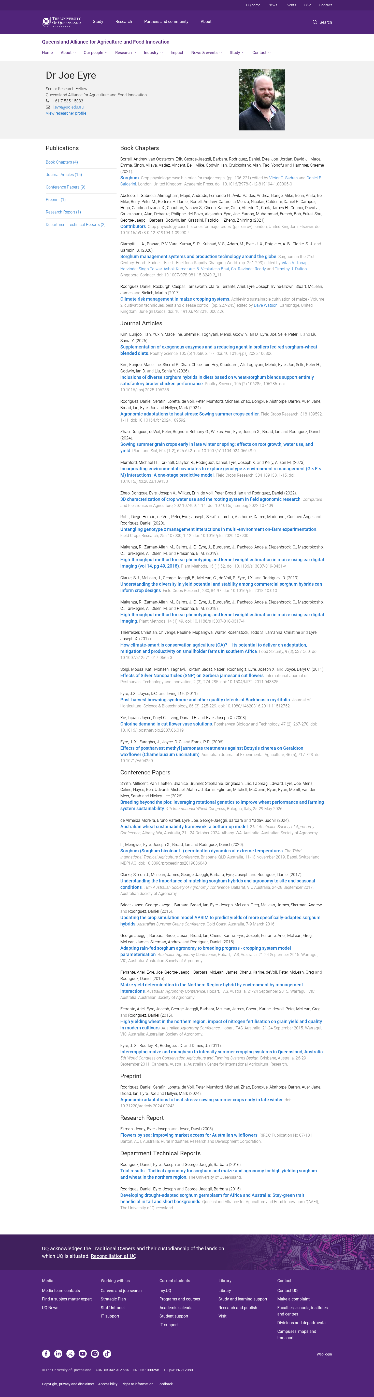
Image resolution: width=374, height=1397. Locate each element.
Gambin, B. (130, 250)
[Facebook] (46, 1354)
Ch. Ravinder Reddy (248, 268)
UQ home (253, 5)
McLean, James (165, 874)
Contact (325, 5)
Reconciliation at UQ (114, 1256)
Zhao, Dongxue (254, 401)
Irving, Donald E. (182, 717)
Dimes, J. (200, 1045)
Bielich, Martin (154, 292)
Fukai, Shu (312, 213)
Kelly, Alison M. (278, 462)
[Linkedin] (58, 1354)
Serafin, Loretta (166, 401)
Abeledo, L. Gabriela (138, 195)
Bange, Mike (282, 195)
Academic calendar (177, 1307)
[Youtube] (83, 1354)
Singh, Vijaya (145, 165)
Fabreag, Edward (268, 783)
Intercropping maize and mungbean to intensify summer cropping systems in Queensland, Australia (221, 1051)
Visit (222, 1316)
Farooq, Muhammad (259, 213)
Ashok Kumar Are (179, 268)
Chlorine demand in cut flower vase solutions (166, 724)
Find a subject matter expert (67, 1299)
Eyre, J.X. (245, 577)
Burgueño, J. (224, 602)
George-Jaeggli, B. (179, 577)
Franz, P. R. (201, 742)
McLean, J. (151, 577)
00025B (153, 1370)
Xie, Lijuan (129, 717)
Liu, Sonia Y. (165, 371)
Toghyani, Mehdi (216, 334)
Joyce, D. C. (172, 742)
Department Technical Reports (76, 224)
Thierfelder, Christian (138, 632)
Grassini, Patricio (203, 220)
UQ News (50, 1307)
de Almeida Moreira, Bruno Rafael (150, 820)
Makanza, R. (131, 547)
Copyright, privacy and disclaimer (68, 1384)
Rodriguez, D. (274, 577)
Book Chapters (62, 162)
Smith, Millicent (134, 783)
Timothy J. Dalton (291, 268)
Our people (93, 52)
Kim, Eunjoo (131, 334)
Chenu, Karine (216, 207)
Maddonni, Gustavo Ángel (290, 516)
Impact (177, 52)
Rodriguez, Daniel (244, 159)
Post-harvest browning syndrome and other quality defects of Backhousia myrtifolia (205, 699)
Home (47, 52)
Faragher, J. (149, 742)
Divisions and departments (301, 1322)
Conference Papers (65, 187)
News (272, 5)
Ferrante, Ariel (233, 286)
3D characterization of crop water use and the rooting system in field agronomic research (210, 499)
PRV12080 (184, 1370)
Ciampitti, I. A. (132, 243)
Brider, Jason (131, 905)
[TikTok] (107, 1354)
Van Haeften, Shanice (169, 783)
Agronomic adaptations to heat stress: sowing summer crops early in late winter (201, 1099)
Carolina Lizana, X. (148, 207)
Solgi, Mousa (131, 669)
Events (290, 5)
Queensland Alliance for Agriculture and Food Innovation (105, 42)
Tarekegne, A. (138, 553)
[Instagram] (95, 1354)
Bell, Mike (195, 165)
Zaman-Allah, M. (159, 547)
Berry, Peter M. (143, 201)
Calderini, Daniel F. (282, 201)
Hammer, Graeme (308, 165)
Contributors (133, 226)
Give (307, 5)
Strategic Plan (113, 1299)
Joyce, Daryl (189, 1128)
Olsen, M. (159, 553)
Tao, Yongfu (273, 165)
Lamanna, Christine (282, 632)
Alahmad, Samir (200, 789)
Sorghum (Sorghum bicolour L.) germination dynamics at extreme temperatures (201, 850)
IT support (110, 1316)
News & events (204, 52)
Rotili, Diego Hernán (137, 516)
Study (98, 21)
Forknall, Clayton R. (177, 462)
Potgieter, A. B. (278, 243)
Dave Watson (266, 305)
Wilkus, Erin (221, 431)
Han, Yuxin (153, 334)
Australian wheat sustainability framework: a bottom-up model (184, 826)
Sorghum (129, 177)
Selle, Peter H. (290, 334)
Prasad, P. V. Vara (162, 243)
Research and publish (238, 1307)
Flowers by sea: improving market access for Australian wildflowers (188, 1135)
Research (124, 21)
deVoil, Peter (160, 431)
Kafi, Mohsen (157, 669)
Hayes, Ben (143, 789)
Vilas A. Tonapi (295, 262)
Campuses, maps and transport (296, 1334)
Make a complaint (293, 1299)
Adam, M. (235, 243)
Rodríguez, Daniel (135, 523)
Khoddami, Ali (232, 364)
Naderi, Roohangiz (230, 669)
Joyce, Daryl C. (297, 669)
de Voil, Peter (193, 401)
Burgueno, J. (224, 547)
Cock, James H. (275, 207)
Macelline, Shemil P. (182, 334)
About (206, 21)
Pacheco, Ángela (252, 602)
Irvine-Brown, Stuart (288, 286)
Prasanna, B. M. (191, 553)
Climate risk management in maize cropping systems (174, 299)
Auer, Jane (311, 401)
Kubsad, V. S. (214, 243)
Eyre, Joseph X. (247, 431)
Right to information (137, 1384)
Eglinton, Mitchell (232, 789)
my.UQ (165, 1290)
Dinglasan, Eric (238, 783)
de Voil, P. (227, 577)
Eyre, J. (204, 547)
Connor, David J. (305, 207)
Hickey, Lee (160, 796)
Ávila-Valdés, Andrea (251, 195)
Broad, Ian (129, 407)
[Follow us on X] (70, 1354)
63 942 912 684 (116, 1370)
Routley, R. (148, 1045)
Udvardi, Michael (170, 789)
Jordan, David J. (294, 159)
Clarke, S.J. (130, 577)
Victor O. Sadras (283, 178)
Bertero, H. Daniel (173, 201)
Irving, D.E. (176, 693)
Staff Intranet (113, 1307)
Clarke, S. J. (303, 243)
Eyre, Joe (270, 159)
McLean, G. (207, 577)
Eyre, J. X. (254, 243)
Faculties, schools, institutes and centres (302, 1311)
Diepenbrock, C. (282, 547)
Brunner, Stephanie (206, 783)
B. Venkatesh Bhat (212, 268)
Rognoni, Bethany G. (191, 431)
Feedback (165, 1384)
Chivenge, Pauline (175, 632)
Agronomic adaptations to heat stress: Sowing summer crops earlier (189, 414)
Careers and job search (121, 1290)
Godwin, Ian (216, 165)
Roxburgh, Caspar (169, 286)
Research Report (63, 212)
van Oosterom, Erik (165, 159)
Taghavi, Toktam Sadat (191, 669)
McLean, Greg (247, 905)
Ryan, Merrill (289, 789)
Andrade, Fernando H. (211, 195)
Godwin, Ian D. (245, 334)
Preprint (56, 199)
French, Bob (290, 213)
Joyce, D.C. (148, 693)
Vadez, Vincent (172, 165)
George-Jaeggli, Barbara (205, 159)
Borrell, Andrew (133, 159)
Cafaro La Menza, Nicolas (241, 201)
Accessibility (108, 1384)
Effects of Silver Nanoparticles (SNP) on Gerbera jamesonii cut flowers (192, 675)
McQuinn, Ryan (262, 789)
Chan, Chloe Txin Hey (199, 364)
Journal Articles (64, 174)
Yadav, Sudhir (264, 820)
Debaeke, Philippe (170, 213)
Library (225, 1290)
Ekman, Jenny (132, 1128)
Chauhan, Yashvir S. (185, 207)
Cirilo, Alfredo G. (245, 207)
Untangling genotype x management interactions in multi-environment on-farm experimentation (218, 529)
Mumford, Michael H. (139, 462)
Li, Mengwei (130, 844)
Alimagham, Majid (173, 195)
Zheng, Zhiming (238, 220)
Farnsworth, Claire (202, 286)
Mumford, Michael (222, 401)
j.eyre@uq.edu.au (68, 107)
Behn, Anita (305, 195)
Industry (151, 52)
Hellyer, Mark (176, 407)
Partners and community (166, 21)
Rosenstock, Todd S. (245, 632)
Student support (174, 1316)
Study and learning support (243, 1299)
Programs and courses (180, 1299)
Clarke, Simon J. (134, 874)
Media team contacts (61, 1290)
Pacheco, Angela (252, 547)
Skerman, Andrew (306, 905)
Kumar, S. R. (190, 243)
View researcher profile (66, 113)
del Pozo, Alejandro (205, 213)
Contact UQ (287, 1290)
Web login (324, 1354)
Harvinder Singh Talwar (141, 268)
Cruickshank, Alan (245, 165)
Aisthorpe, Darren (284, 401)
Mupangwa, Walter (209, 632)
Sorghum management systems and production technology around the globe (198, 256)
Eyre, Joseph (258, 286)
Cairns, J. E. (186, 547)
